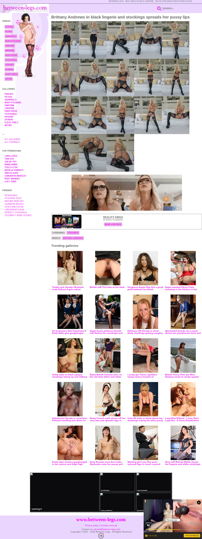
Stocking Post (13, 198)
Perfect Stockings (16, 212)
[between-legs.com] (25, 8)
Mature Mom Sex (14, 201)
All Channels (12, 142)
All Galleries (12, 139)
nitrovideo (11, 195)
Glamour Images (14, 204)
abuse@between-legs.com (107, 529)
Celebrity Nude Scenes (18, 215)
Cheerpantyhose (14, 209)
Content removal (109, 525)
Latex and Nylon (14, 207)
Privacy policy (92, 525)
